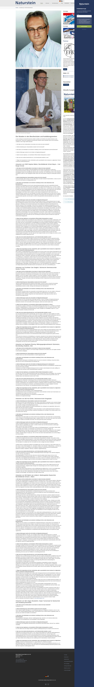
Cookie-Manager (67, 670)
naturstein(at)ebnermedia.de (21, 660)
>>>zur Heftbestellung (68, 201)
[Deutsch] (60, 1)
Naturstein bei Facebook (69, 75)
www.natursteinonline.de (20, 661)
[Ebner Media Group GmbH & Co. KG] (25, 3)
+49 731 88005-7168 (20, 659)
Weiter (65, 69)
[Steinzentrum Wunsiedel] (70, 50)
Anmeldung (66, 84)
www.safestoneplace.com (39, 598)
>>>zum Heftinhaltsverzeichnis (70, 199)
